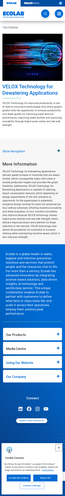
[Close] (58, 447)
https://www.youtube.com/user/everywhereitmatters (46, 409)
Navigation (13, 151)
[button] (45, 13)
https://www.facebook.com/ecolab (29, 409)
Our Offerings (11, 27)
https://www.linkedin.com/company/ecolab (21, 409)
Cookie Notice (48, 470)
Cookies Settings (32, 485)
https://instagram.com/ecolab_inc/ (37, 409)
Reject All (45, 478)
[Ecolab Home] (12, 14)
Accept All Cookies (19, 478)
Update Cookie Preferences (32, 421)
